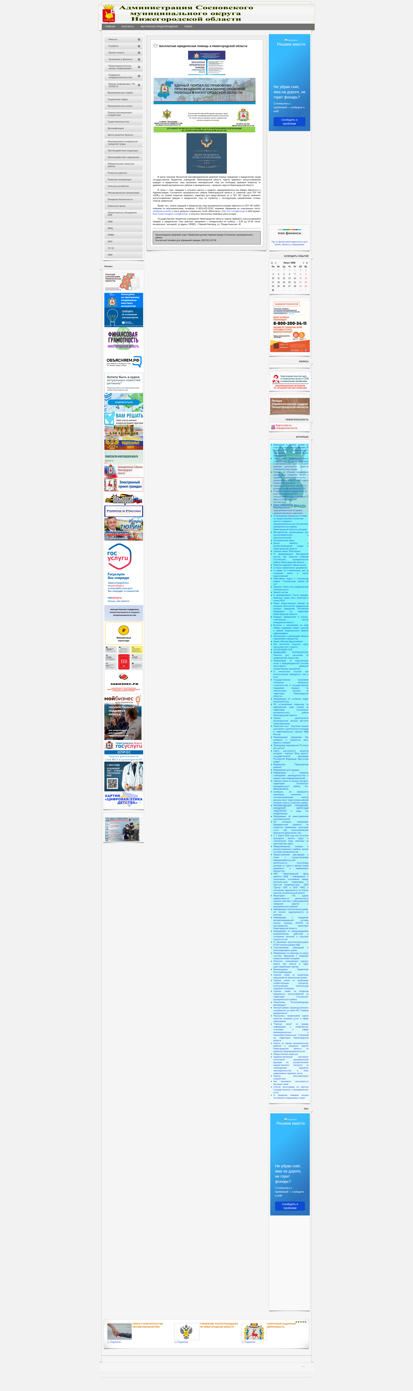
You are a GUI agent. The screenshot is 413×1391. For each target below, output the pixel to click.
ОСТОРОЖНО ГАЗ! (282, 649)
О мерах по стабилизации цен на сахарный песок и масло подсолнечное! (291, 573)
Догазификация (116, 128)
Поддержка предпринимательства (120, 76)
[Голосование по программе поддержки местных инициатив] (123, 307)
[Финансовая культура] (123, 645)
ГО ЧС (111, 248)
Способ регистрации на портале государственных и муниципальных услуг (291, 1090)
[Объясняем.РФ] (124, 372)
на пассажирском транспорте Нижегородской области (291, 926)
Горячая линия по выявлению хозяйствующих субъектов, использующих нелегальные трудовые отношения (291, 984)
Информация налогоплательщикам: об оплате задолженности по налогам (291, 912)
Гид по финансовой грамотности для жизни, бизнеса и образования (289, 243)
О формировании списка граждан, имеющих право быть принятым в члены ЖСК (291, 598)
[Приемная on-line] (123, 490)
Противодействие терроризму (123, 157)
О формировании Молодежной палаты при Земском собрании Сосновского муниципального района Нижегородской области (291, 558)
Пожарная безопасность (120, 199)
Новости (113, 39)
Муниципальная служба (120, 92)
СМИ (110, 221)
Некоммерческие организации (123, 193)
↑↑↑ (303, 1366)
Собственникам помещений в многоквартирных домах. (291, 949)
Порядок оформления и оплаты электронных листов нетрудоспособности (291, 620)
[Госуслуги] (123, 604)
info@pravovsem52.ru (163, 211)
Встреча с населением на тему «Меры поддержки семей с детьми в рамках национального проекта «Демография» (291, 629)
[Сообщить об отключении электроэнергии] (123, 326)
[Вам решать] (123, 424)
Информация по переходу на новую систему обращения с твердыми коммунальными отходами (291, 956)
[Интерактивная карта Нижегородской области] (122, 292)
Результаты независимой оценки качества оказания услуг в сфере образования (291, 1018)
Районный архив (116, 206)
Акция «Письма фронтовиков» (288, 641)
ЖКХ (110, 241)
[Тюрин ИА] (123, 530)
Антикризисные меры (283, 540)
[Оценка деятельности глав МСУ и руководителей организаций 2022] (123, 761)
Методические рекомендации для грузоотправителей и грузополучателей (291, 535)
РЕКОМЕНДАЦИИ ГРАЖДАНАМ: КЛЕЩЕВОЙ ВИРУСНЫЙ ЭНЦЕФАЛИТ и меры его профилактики (291, 809)
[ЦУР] (123, 411)
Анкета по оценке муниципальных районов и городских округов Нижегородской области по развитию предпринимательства (291, 1047)
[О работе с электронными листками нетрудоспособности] (123, 790)
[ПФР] (123, 449)
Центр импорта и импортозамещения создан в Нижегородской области (291, 546)
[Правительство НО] (123, 463)
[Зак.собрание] (123, 477)
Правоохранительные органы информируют (120, 67)
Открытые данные (117, 173)
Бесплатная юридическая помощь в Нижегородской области (283, 1327)
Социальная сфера (118, 99)
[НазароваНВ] (123, 540)
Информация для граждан (286, 770)
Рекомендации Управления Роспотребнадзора (291, 970)
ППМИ (111, 235)
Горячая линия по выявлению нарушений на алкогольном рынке (291, 976)
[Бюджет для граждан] (123, 435)
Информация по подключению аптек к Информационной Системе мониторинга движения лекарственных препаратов (291, 664)
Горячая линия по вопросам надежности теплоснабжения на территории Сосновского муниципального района (291, 995)
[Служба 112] (123, 669)
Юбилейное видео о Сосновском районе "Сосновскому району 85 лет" (291, 581)
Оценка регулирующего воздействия (120, 113)
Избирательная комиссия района (121, 165)
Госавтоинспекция (211, 1324)
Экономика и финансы (120, 59)
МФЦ (110, 228)
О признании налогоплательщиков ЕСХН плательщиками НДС (291, 943)
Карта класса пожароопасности (286, 426)
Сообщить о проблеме (289, 121)
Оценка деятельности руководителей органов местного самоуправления (291, 721)
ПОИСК (188, 26)
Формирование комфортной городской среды (123, 142)
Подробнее (115, 1342)
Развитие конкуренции (119, 179)
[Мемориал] (123, 505)
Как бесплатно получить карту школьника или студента (291, 645)
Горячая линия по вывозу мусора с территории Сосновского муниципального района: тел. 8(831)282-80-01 (291, 785)
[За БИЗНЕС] (123, 693)
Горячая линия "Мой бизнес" (287, 551)
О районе (113, 46)
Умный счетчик (280, 592)
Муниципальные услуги (120, 106)
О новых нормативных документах (290, 568)
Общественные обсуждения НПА (122, 213)
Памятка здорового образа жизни (289, 565)
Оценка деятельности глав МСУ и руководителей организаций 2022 (290, 487)
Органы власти (116, 52)
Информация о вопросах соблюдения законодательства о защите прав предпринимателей (291, 775)
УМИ (110, 255)
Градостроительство (118, 121)
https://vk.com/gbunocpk (233, 211)
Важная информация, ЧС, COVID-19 (122, 85)
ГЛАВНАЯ (110, 26)
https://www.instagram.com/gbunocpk (170, 214)
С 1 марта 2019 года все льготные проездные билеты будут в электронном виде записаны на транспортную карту (291, 839)
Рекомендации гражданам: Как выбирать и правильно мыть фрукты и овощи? (291, 740)
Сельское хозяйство (118, 186)
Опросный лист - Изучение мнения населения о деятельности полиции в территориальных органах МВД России (291, 730)
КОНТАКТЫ (128, 26)
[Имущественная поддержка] (123, 620)
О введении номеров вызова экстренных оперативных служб (291, 1096)
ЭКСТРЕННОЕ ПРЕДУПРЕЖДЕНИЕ (159, 26)
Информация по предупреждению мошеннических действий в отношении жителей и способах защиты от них (291, 935)
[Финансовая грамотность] (123, 349)
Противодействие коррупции (123, 150)
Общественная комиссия (285, 1054)
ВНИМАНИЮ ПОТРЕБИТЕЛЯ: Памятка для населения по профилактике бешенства (291, 655)
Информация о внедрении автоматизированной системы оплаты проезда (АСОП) (291, 920)
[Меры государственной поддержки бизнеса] (122, 739)
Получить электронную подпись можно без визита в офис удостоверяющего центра (291, 964)
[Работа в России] (123, 516)
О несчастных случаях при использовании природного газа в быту (291, 674)
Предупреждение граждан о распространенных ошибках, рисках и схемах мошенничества (291, 849)
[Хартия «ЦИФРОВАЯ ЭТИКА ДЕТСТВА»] (123, 807)
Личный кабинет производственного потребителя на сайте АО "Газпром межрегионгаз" (291, 1010)
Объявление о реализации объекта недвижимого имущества (291, 637)
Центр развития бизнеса (120, 135)
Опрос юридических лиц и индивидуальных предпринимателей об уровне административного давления (287, 509)
